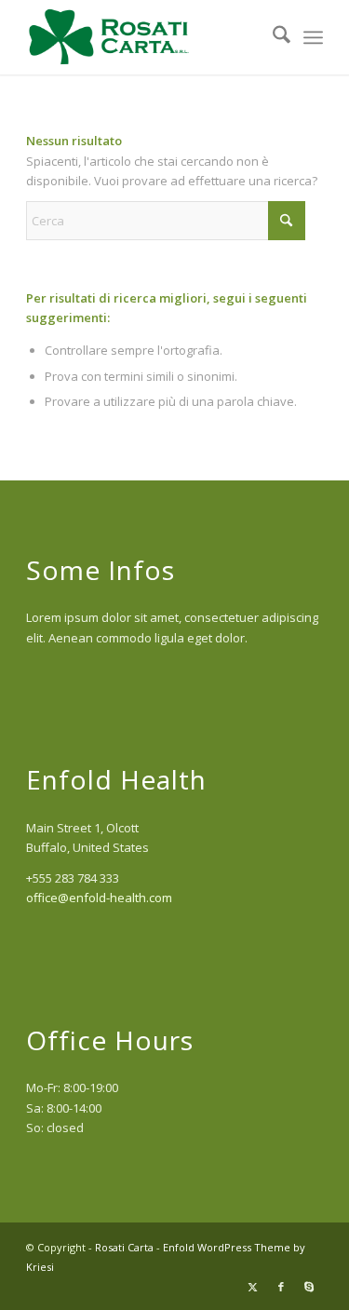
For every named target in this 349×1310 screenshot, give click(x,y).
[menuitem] (272, 37)
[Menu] (313, 37)
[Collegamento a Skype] (309, 1287)
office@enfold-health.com (99, 897)
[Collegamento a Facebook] (281, 1287)
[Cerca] (272, 37)
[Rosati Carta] (144, 37)
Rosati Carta (124, 1247)
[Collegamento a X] (253, 1287)
